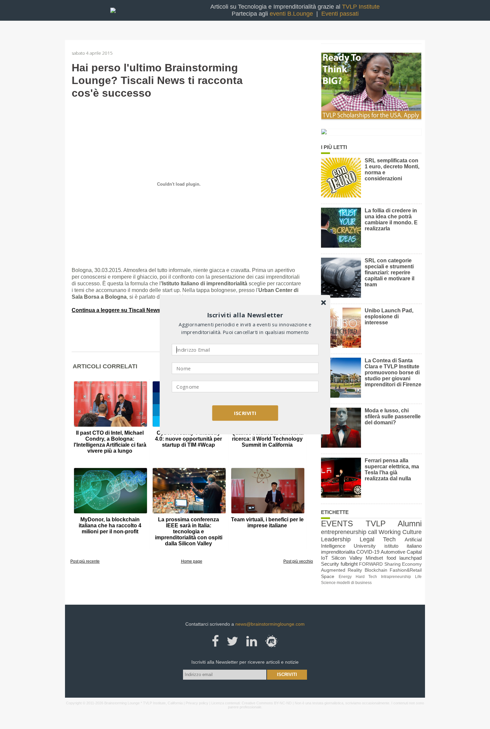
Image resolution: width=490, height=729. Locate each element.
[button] (245, 315)
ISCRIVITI (245, 412)
